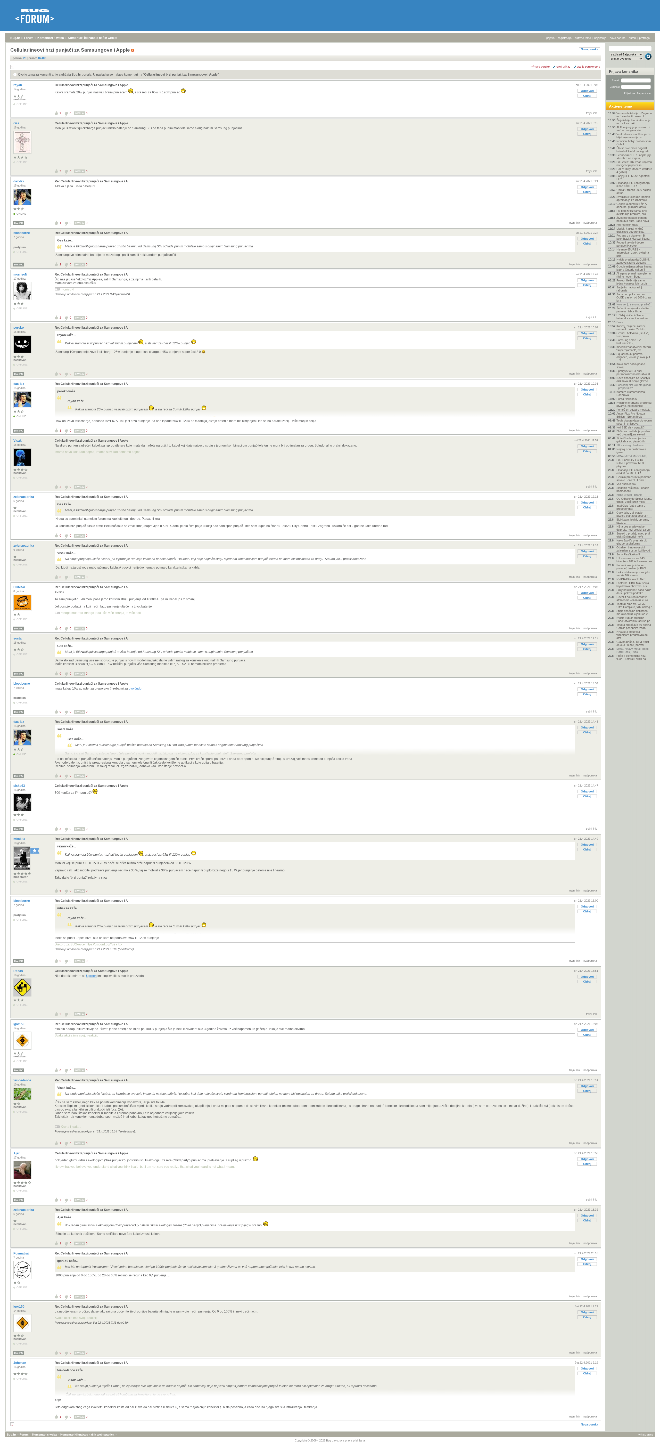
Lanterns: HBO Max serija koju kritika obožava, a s (632, 584)
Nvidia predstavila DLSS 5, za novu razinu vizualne (633, 261)
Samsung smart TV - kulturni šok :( (629, 341)
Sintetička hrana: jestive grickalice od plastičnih (631, 440)
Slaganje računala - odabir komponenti (632, 489)
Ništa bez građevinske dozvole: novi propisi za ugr (633, 528)
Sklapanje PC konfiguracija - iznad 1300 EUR (633, 184)
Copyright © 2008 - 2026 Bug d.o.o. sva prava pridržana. (330, 1440)
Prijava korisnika (623, 71)
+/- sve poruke (540, 66)
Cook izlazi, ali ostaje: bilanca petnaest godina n (632, 514)
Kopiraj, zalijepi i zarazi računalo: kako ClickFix (631, 328)
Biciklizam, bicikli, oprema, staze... (632, 521)
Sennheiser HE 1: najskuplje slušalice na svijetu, (633, 156)
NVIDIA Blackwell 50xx (630, 579)
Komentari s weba (50, 38)
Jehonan (20, 1363)
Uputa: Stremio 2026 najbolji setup (633, 191)
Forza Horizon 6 (626, 398)
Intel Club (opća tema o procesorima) (630, 507)
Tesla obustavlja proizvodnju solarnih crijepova (634, 422)
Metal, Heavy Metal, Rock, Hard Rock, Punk (632, 650)
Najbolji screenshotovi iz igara (631, 451)
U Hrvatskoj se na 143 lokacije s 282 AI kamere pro (634, 560)
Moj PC (18, 223)
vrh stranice (645, 1434)
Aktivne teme (620, 106)
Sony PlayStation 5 (628, 554)
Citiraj (587, 95)
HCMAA (19, 587)
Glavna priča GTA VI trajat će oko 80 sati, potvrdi (632, 643)
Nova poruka (589, 49)
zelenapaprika (24, 497)
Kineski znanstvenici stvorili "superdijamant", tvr (633, 348)
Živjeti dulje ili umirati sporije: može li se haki (633, 122)
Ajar (16, 1153)
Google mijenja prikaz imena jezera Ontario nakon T (633, 268)
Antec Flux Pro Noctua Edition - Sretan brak (630, 415)
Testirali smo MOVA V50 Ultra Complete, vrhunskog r (634, 605)
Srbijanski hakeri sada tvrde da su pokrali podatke (633, 591)
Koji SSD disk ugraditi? (630, 427)
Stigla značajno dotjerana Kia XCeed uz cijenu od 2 (632, 612)
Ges (16, 123)
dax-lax (19, 181)
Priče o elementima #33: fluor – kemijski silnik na (631, 657)
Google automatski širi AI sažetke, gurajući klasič (631, 205)
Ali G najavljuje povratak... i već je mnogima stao (633, 129)
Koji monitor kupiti (627, 224)
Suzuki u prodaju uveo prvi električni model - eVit (633, 535)
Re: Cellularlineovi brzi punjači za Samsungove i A (91, 181)
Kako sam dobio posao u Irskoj (631, 365)
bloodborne (22, 233)
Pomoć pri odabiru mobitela (633, 409)
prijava (550, 37)
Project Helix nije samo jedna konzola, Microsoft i (632, 282)
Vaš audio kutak (626, 483)
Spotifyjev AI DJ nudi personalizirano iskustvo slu (633, 372)
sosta (17, 638)
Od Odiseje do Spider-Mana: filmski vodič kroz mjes (634, 500)
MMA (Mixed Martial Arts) (632, 456)
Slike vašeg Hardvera (630, 445)
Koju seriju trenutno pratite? (633, 304)
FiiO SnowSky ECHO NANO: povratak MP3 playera (630, 463)
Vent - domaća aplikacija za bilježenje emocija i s (633, 136)
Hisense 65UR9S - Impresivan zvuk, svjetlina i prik (633, 252)
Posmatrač (21, 1253)
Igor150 (19, 1024)
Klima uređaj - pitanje (629, 494)
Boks (619, 322)
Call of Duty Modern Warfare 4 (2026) (634, 170)
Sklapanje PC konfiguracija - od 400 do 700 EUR (633, 471)
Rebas (18, 971)
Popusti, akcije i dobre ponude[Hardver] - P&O (631, 567)
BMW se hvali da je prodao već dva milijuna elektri (633, 433)
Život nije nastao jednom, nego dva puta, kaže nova (632, 219)
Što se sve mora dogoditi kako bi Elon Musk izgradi (632, 150)
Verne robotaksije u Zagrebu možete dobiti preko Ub (634, 115)
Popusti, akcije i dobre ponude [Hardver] (630, 244)
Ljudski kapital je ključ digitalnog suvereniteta (630, 230)
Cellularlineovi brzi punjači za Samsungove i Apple (181, 74)
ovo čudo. (135, 688)
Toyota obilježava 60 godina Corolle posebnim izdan (633, 626)
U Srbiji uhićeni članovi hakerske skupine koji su (632, 317)
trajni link (591, 113)
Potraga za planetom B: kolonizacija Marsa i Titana (632, 237)
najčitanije (600, 37)
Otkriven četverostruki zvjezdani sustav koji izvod (633, 549)
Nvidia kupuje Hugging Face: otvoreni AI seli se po (633, 619)
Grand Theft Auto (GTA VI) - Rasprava (633, 334)
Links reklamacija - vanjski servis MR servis (632, 574)
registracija (565, 37)
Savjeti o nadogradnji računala (629, 289)
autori (632, 37)
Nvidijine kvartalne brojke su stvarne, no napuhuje (633, 404)
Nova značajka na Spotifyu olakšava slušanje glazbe (633, 379)
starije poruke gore (588, 66)
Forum (29, 38)
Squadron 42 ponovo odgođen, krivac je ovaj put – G (633, 357)
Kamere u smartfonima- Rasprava (631, 393)
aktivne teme (583, 37)
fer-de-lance (22, 1080)
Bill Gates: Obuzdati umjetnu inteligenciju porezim (634, 163)
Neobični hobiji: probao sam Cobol (633, 143)
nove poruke (617, 37)
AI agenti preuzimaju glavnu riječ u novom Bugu (633, 275)
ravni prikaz (563, 66)
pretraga (644, 37)
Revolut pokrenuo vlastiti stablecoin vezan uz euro (632, 598)
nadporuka (590, 222)
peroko (18, 327)
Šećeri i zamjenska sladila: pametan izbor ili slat (632, 310)
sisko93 (19, 786)
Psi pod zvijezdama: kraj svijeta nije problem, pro (631, 212)
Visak (17, 440)
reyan (18, 85)
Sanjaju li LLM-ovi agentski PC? (632, 177)
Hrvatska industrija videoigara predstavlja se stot (632, 634)
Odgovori (587, 90)
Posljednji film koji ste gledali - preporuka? (633, 386)
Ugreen (91, 976)
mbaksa (19, 839)
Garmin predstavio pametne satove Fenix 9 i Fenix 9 (633, 478)
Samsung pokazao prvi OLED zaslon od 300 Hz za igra (633, 297)
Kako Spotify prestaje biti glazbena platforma (631, 542)
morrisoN (20, 274)
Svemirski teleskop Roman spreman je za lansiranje (633, 198)
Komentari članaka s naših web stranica (97, 38)
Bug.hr (15, 38)
